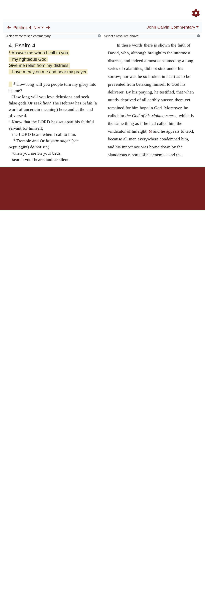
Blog (162, 7)
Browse (102, 7)
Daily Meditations (148, 7)
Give (137, 181)
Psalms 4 (22, 27)
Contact (129, 181)
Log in (69, 181)
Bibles (94, 181)
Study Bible (174, 7)
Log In (186, 7)
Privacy (120, 181)
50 (150, 131)
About (102, 181)
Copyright (111, 181)
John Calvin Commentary (171, 27)
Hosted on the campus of (82, 199)
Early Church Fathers (123, 7)
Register (197, 7)
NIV (36, 27)
